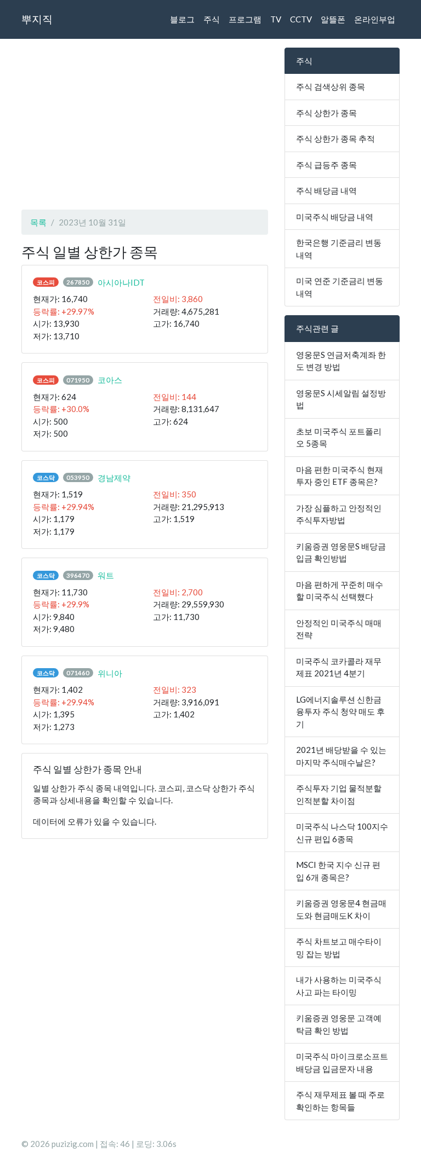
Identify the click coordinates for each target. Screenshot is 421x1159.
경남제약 (114, 478)
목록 (38, 222)
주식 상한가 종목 (326, 113)
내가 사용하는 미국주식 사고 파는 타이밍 (339, 986)
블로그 (182, 19)
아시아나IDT (121, 282)
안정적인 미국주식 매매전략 (339, 629)
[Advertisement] (144, 124)
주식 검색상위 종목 (330, 86)
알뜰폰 (333, 19)
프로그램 (245, 19)
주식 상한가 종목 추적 (335, 138)
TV (275, 19)
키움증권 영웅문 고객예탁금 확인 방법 (339, 1024)
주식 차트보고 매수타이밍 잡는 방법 (339, 947)
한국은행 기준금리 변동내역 (339, 248)
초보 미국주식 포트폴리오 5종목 (339, 437)
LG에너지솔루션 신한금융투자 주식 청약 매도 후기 (340, 711)
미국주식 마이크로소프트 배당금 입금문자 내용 (342, 1062)
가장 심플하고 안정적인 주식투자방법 (339, 514)
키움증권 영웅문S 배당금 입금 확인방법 (341, 552)
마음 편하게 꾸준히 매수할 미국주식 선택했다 (339, 591)
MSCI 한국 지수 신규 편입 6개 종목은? (338, 871)
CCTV (301, 19)
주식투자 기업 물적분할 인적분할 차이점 (339, 794)
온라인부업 (374, 19)
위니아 (110, 673)
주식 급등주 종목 (326, 165)
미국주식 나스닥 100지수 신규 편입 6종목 (342, 832)
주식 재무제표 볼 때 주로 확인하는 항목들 (340, 1101)
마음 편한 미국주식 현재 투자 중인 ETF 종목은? (339, 476)
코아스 (110, 380)
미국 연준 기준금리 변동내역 (339, 287)
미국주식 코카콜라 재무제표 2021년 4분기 (339, 667)
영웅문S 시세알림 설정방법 (341, 399)
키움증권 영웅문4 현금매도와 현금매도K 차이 (341, 909)
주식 (211, 19)
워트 (106, 575)
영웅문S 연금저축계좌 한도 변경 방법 (341, 361)
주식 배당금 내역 (326, 190)
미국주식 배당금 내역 (334, 217)
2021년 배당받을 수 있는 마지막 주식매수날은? (341, 756)
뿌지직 (37, 19)
